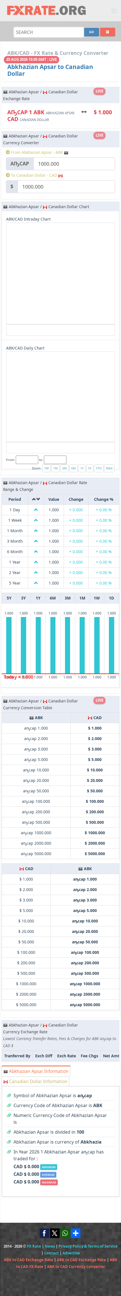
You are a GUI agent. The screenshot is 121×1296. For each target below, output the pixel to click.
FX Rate (34, 1246)
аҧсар (19, 163)
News (50, 1246)
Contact (51, 1253)
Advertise (71, 1253)
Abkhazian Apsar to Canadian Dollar (50, 70)
